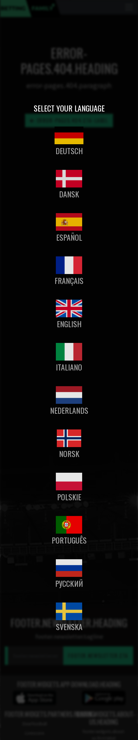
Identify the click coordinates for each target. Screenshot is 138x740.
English (69, 324)
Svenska (69, 626)
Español (69, 237)
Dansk (69, 194)
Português (69, 540)
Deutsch (69, 150)
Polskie (69, 497)
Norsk (69, 453)
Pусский (69, 583)
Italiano (69, 367)
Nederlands (69, 410)
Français (69, 280)
